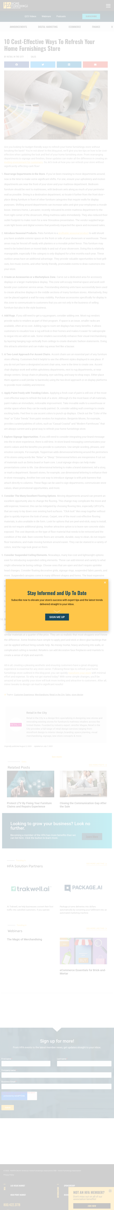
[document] (57, 605)
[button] (105, 582)
